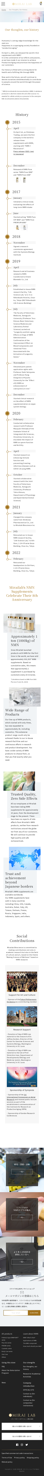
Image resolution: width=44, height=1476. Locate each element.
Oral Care (5, 1354)
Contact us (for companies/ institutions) (29, 1403)
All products (7, 1333)
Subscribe (34, 1313)
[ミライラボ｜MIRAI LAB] (22, 4)
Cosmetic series (7, 1348)
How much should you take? (32, 1346)
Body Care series (7, 1351)
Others (4, 1357)
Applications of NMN (30, 1340)
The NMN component (30, 1343)
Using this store (8, 1362)
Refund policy (7, 1462)
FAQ (3, 1366)
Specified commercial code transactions (17, 1453)
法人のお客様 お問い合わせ (22, 1436)
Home (4, 9)
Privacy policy (19, 1457)
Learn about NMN (30, 1333)
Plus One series (6, 1343)
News (4, 1382)
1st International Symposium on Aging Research (21, 1097)
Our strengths (29, 1362)
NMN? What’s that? (29, 1337)
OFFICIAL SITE (28, 1390)
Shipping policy (33, 1457)
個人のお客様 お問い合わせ (22, 1426)
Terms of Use (7, 1457)
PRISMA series (6, 1346)
